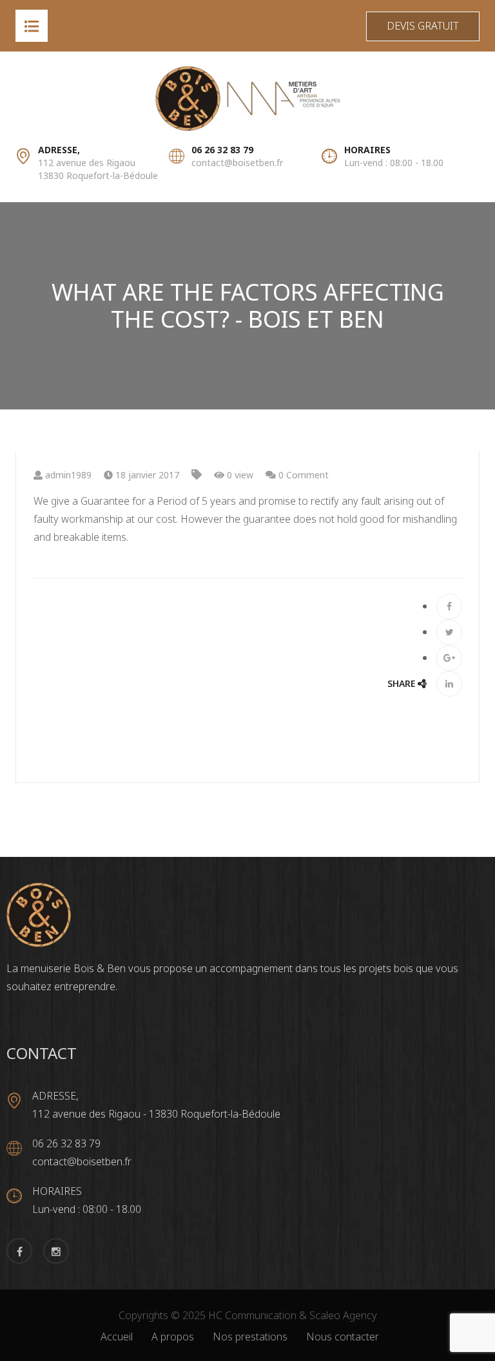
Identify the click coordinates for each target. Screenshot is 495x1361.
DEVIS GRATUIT (423, 26)
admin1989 (67, 475)
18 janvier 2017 (146, 475)
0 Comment (302, 475)
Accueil (117, 1336)
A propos (172, 1336)
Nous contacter (342, 1336)
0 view (238, 475)
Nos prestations (250, 1336)
